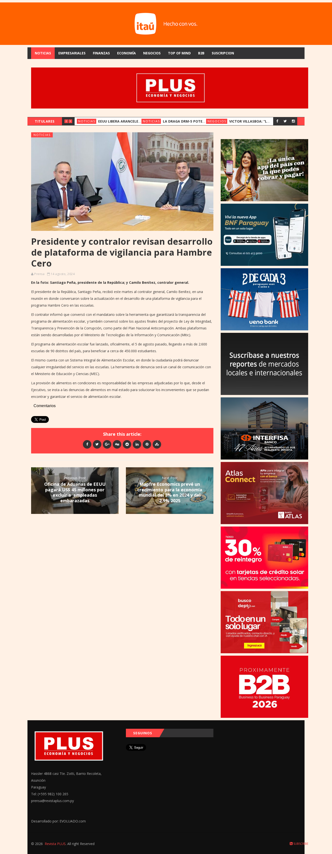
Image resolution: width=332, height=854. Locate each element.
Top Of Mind (179, 53)
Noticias (43, 53)
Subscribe (300, 844)
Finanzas (101, 53)
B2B (201, 53)
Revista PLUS (55, 843)
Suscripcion (223, 53)
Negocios (152, 53)
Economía (126, 53)
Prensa (39, 274)
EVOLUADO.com (73, 821)
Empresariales (72, 53)
